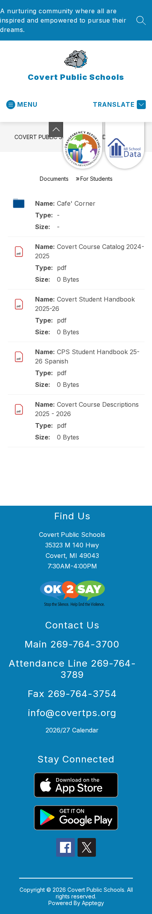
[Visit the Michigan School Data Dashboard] (124, 145)
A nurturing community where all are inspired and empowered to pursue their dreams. (63, 20)
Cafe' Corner (76, 203)
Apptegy (93, 903)
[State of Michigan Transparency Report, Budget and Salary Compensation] (82, 145)
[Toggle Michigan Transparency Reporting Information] (56, 129)
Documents (54, 178)
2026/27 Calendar (72, 730)
